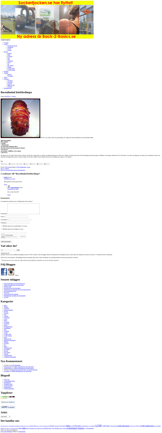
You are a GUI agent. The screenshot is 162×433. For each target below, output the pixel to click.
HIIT (60, 426)
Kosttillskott (7, 328)
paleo (24, 428)
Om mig (6, 42)
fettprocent (46, 426)
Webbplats (3, 223)
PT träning (10, 76)
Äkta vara (6, 379)
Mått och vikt (11, 85)
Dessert (9, 67)
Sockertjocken (14, 187)
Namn (3, 216)
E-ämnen (38, 426)
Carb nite (6, 308)
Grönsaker (10, 61)
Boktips (6, 71)
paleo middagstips (38, 428)
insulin (71, 426)
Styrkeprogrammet (9, 388)
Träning (6, 73)
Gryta (8, 62)
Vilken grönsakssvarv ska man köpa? (14, 285)
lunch (155, 426)
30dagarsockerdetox (5, 426)
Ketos (5, 325)
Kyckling (9, 56)
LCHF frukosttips (123, 426)
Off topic (6, 79)
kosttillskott (93, 426)
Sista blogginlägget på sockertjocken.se (14, 283)
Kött (8, 58)
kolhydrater (77, 426)
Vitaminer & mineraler (10, 357)
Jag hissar (10, 80)
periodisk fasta (46, 428)
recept (28, 167)
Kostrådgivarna (8, 384)
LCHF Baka (106, 426)
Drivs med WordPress (6, 431)
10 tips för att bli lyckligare (11, 294)
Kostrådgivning (8, 326)
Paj (8, 64)
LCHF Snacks (11, 70)
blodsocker (23, 426)
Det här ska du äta (12, 45)
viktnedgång (90, 428)
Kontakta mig (7, 88)
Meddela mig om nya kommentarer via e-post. (15, 226)
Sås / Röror (10, 65)
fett (43, 426)
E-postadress (4, 219)
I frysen (9, 50)
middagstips (3, 428)
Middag (6, 342)
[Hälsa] (4, 397)
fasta (41, 426)
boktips (27, 426)
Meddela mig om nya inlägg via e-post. (13, 229)
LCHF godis (132, 426)
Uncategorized (8, 355)
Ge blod (6, 297)
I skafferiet (10, 47)
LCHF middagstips (21, 167)
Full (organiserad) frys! (10, 291)
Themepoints (21, 431)
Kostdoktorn (7, 382)
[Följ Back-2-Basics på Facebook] (4, 275)
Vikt (85, 428)
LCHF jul (137, 426)
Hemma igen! (7, 286)
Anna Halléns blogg (9, 381)
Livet (5, 337)
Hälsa (5, 77)
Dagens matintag (8, 310)
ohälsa (20, 428)
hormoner (63, 426)
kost (89, 426)
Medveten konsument (10, 340)
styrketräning (71, 428)
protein (53, 428)
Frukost (9, 53)
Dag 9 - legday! (5, 168)
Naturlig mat (15, 428)
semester (61, 428)
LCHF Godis (11, 68)
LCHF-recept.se (8, 385)
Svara (5, 184)
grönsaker (56, 426)
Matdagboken (7, 387)
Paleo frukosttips (30, 428)
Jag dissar (10, 82)
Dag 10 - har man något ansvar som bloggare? (13, 170)
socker (64, 428)
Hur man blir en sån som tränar (12, 288)
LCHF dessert (113, 426)
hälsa (68, 426)
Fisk (8, 59)
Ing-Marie (6, 371)
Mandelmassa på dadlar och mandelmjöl (14, 295)
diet (35, 426)
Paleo (5, 346)
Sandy (6, 177)
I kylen (9, 48)
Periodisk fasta (8, 348)
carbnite (31, 426)
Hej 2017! (6, 292)
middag (159, 426)
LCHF (6, 44)
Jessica (14, 96)
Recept (6, 52)
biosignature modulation (14, 426)
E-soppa (9, 83)
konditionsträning (84, 426)
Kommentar (4, 213)
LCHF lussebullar (15, 365)
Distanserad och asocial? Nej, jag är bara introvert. (17, 289)
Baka (8, 55)
